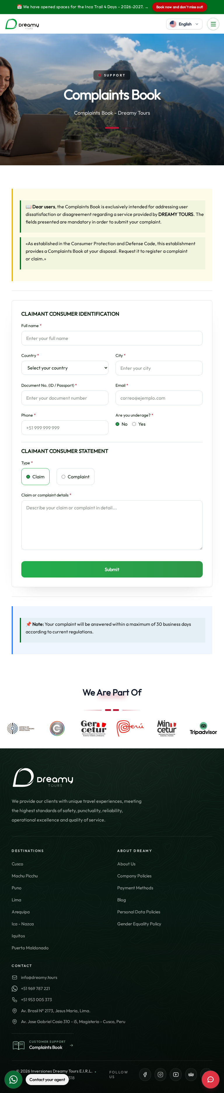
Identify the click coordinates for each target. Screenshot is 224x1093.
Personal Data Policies (138, 912)
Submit (112, 569)
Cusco (17, 864)
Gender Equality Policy (139, 924)
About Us (126, 864)
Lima (16, 900)
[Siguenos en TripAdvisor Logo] (191, 1074)
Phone (28, 415)
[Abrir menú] (213, 24)
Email (122, 385)
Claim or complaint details (46, 495)
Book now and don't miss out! (179, 7)
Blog (121, 900)
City (121, 355)
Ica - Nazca (23, 924)
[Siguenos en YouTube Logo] (176, 1074)
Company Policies (134, 876)
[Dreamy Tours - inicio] (22, 24)
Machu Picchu (25, 876)
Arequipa (21, 912)
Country (30, 355)
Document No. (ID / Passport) (49, 385)
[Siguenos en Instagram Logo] (161, 1074)
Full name (31, 325)
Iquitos (18, 936)
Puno (17, 888)
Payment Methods (135, 888)
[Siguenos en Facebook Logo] (145, 1074)
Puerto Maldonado (30, 948)
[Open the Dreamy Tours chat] (210, 1079)
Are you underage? (134, 415)
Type (27, 462)
